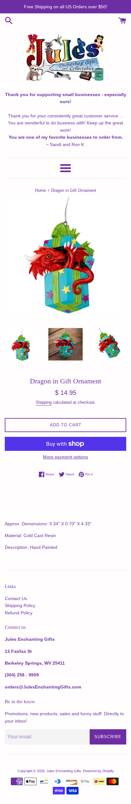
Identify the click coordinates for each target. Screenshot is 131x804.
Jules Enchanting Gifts (63, 771)
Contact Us (16, 598)
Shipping (44, 402)
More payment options (65, 456)
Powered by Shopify (98, 771)
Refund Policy (18, 612)
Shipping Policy (20, 605)
